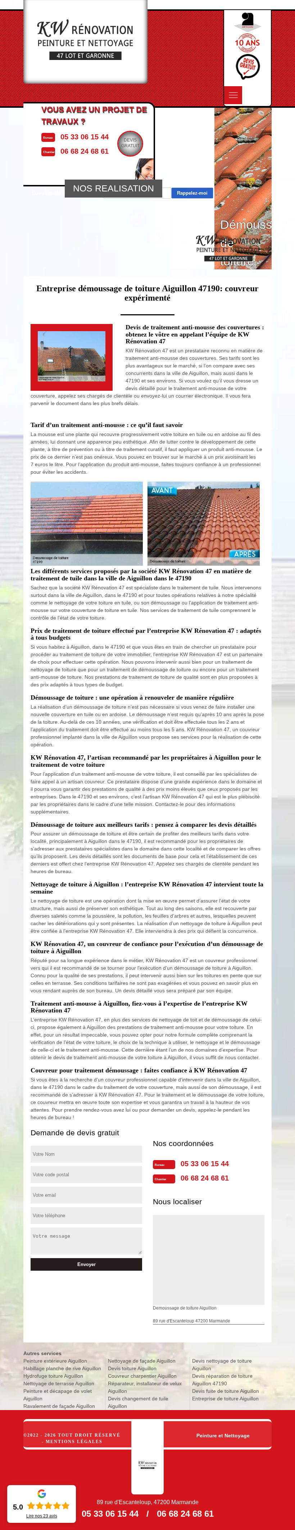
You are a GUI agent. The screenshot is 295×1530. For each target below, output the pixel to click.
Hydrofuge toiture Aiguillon (53, 1376)
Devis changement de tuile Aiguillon (138, 1402)
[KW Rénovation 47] (147, 1457)
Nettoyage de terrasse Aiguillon (58, 1383)
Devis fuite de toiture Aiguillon (225, 1391)
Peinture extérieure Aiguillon (55, 1361)
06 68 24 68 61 (205, 1178)
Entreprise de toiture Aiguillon (225, 1398)
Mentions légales (74, 1441)
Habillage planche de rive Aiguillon (62, 1368)
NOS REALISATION (113, 188)
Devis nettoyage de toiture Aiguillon (222, 1364)
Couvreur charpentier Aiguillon (142, 1376)
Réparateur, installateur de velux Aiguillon (145, 1387)
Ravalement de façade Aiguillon (59, 1406)
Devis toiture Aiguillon (132, 1368)
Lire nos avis (41, 1516)
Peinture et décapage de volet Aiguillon (57, 1394)
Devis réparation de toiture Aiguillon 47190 (222, 1379)
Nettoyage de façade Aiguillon (142, 1361)
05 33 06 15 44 (205, 1164)
